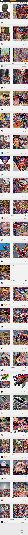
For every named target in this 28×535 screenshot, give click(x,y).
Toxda (5, 434)
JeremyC (5, 174)
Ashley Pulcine (6, 217)
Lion (13, 41)
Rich (4, 239)
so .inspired (5, 369)
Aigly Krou (5, 282)
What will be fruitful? (13, 432)
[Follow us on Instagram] (20, 532)
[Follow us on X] (22, 532)
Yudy (13, 302)
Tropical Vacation (13, 258)
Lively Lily (12, 215)
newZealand (13, 497)
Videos (10, 2)
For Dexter (13, 454)
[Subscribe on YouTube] (23, 530)
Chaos (13, 128)
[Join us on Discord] (20, 530)
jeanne (5, 261)
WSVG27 (5, 413)
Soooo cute (13, 193)
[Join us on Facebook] (25, 530)
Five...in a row (13, 280)
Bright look (13, 367)
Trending (2, 2)
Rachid (5, 391)
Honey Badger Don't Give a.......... (13, 106)
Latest (5, 2)
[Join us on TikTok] (22, 530)
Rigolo (13, 63)
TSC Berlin (5, 22)
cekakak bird (13, 410)
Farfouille (5, 43)
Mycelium (5, 87)
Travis (5, 195)
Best (7, 2)
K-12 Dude (12, 150)
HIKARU (5, 478)
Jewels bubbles (12, 519)
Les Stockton (6, 130)
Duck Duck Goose (7, 304)
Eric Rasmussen (6, 152)
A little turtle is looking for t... (13, 389)
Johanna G (5, 326)
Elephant (12, 345)
